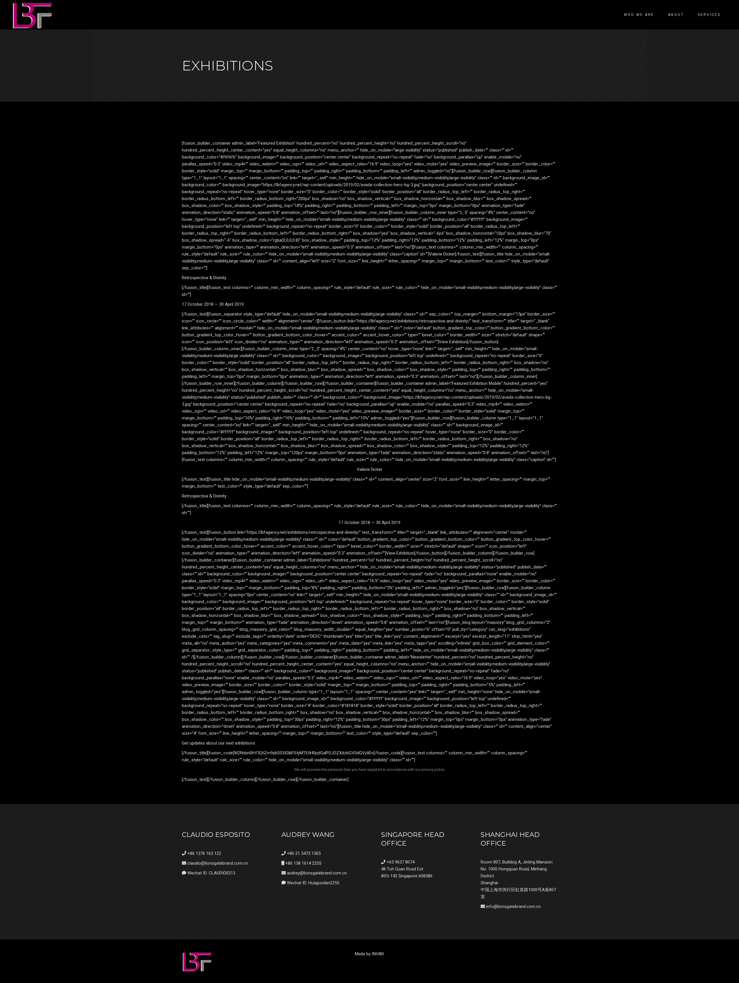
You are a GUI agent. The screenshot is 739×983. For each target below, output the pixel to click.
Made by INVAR (369, 953)
